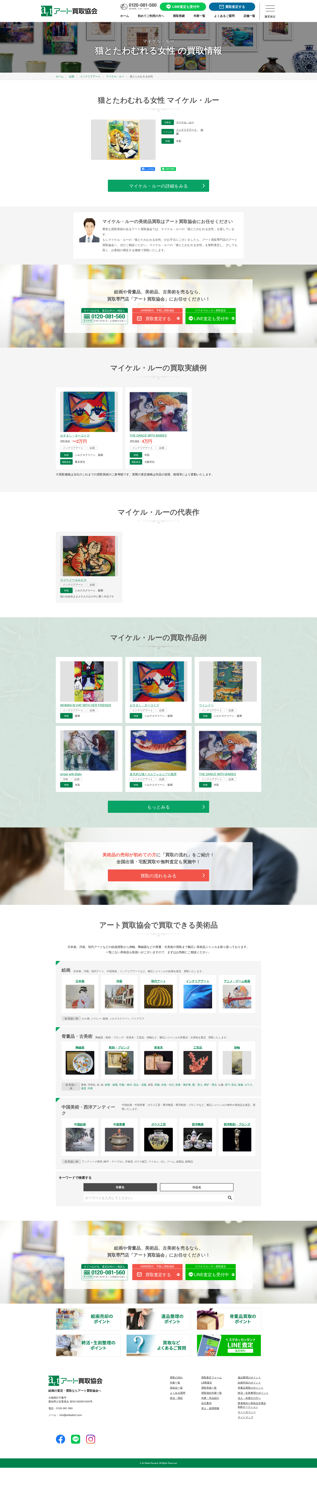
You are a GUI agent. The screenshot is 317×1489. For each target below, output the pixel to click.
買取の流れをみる (159, 875)
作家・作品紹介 (210, 1398)
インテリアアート (186, 129)
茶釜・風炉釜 (183, 1084)
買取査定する (158, 318)
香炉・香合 (210, 1084)
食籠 (240, 1084)
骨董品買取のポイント (250, 1387)
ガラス (248, 1084)
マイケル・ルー (185, 122)
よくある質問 (177, 1393)
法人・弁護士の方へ (249, 1398)
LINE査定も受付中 (211, 318)
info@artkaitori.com (70, 1415)
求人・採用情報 (210, 1408)
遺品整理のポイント (190, 1310)
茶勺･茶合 (230, 1084)
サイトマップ (245, 1417)
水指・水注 (167, 1084)
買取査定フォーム (211, 1377)
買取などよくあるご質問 (190, 1337)
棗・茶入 (197, 1084)
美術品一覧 (176, 1387)
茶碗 (157, 1084)
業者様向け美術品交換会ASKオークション (252, 1405)
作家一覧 (175, 1382)
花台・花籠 (140, 1084)
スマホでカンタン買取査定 (210, 310)
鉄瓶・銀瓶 (111, 1084)
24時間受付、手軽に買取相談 (157, 310)
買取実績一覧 (209, 1387)
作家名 (120, 1187)
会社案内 (206, 1403)
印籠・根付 (125, 1084)
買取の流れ (176, 1377)
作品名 (196, 1187)
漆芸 (83, 1088)
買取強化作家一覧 (211, 1393)
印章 (90, 1088)
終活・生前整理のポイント (253, 1393)
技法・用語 (176, 1398)
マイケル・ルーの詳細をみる (158, 185)
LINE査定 (206, 1382)
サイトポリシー (247, 1412)
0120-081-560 (64, 1408)
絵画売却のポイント (249, 1382)
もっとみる (158, 806)
